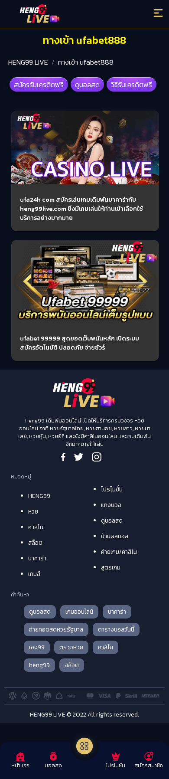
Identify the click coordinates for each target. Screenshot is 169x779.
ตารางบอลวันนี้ (116, 629)
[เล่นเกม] (84, 746)
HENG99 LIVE (28, 62)
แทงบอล (111, 505)
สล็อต (35, 542)
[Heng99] (66, 15)
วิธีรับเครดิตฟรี (131, 84)
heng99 (39, 665)
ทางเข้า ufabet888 (86, 62)
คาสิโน (35, 527)
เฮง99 (37, 647)
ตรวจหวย (71, 647)
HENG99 (39, 496)
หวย (33, 511)
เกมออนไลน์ (79, 611)
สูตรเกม (110, 567)
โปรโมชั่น (112, 489)
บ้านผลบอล (114, 536)
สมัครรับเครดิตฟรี (39, 84)
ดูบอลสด (87, 84)
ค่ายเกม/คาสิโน (119, 551)
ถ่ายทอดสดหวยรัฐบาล (56, 629)
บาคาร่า (37, 558)
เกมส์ (34, 574)
